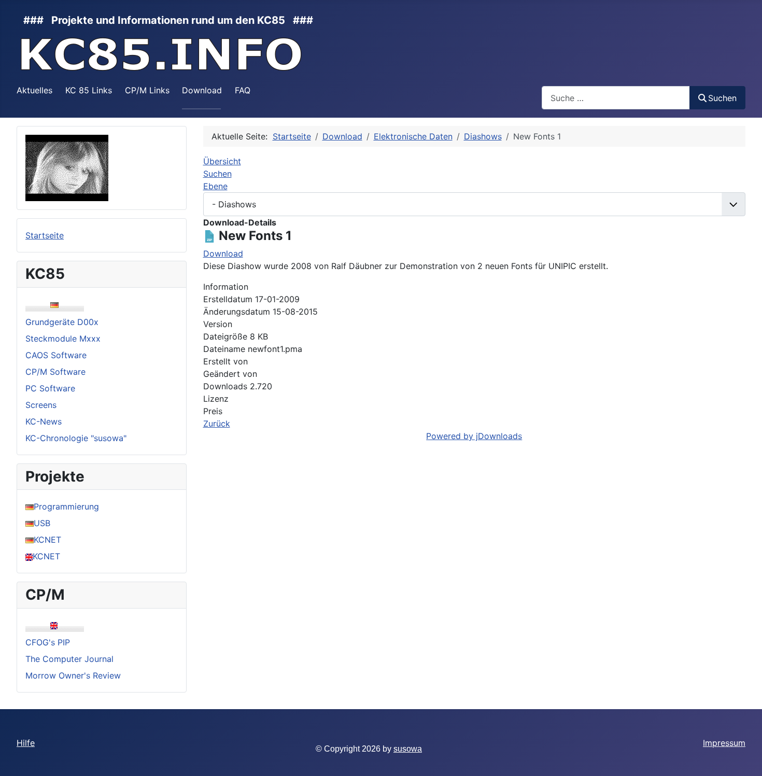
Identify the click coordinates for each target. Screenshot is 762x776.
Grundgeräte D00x (61, 322)
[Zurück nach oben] (744, 757)
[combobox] (616, 97)
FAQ (242, 90)
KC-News (43, 421)
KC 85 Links (88, 90)
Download (202, 90)
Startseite (44, 235)
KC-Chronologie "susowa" (75, 438)
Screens (41, 405)
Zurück (216, 423)
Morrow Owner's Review (73, 675)
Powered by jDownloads (474, 436)
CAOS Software (56, 355)
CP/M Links (147, 90)
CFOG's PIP (47, 642)
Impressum (724, 743)
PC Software (50, 388)
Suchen (722, 98)
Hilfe (26, 743)
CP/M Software (55, 371)
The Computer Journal (69, 659)
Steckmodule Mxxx (63, 338)
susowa (407, 748)
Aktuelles (34, 90)
